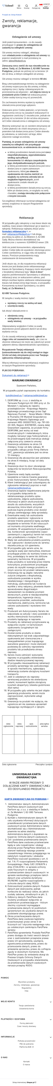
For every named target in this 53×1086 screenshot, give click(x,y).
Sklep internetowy (23, 1082)
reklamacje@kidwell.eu (18, 234)
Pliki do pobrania (26, 1044)
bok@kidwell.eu (14, 395)
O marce (26, 1064)
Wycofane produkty (26, 982)
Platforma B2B (25, 1047)
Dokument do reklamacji (14, 375)
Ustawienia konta (26, 1008)
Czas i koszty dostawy (26, 1026)
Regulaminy (26, 988)
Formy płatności (26, 1023)
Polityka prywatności (26, 1041)
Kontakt (26, 1061)
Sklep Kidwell (11, 15)
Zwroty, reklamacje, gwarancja (26, 985)
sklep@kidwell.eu (17, 61)
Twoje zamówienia (26, 1005)
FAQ (26, 991)
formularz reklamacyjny (14, 231)
